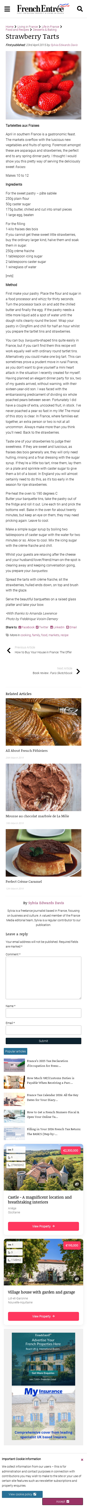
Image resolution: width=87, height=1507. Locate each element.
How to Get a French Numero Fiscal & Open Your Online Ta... (53, 1114)
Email (73, 627)
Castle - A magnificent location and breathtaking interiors (40, 1199)
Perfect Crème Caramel (24, 881)
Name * (10, 1006)
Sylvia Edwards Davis (64, 45)
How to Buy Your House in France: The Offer (43, 650)
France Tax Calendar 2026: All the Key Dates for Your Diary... (52, 1097)
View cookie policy (21, 1494)
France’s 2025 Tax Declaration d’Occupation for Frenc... (47, 1063)
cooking (25, 635)
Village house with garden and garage (41, 1292)
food (44, 635)
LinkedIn (59, 627)
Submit (43, 1041)
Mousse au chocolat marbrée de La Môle (37, 815)
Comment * (13, 954)
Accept (61, 1501)
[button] (43, 750)
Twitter (43, 627)
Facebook (28, 627)
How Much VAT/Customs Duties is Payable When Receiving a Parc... (50, 1080)
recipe (64, 635)
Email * (10, 1023)
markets (54, 635)
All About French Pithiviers (27, 750)
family (36, 635)
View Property (41, 1226)
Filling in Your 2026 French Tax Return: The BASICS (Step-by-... (54, 1131)
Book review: (52, 671)
